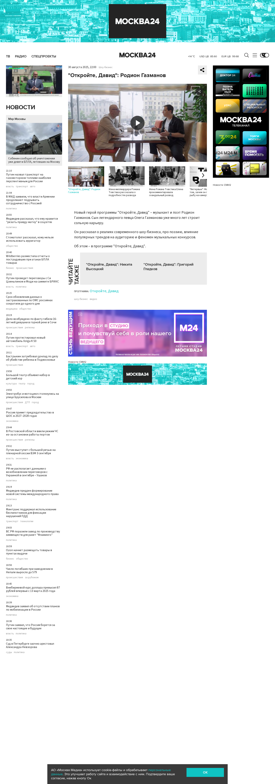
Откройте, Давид (104, 291)
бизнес (10, 268)
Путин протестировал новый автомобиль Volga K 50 (25, 339)
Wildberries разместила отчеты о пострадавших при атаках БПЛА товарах (28, 259)
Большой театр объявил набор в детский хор (28, 376)
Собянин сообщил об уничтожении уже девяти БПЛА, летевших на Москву (34, 160)
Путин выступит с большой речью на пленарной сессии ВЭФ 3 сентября (31, 451)
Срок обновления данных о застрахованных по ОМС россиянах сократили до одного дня (29, 300)
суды (9, 652)
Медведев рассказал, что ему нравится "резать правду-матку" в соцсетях (32, 220)
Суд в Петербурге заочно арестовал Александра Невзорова (30, 645)
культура (11, 383)
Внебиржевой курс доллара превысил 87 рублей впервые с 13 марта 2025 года (33, 589)
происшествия (24, 268)
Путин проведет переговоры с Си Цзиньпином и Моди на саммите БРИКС (32, 280)
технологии (26, 521)
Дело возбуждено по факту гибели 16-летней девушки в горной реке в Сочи (31, 320)
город (30, 383)
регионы (30, 327)
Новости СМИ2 (77, 361)
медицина (11, 309)
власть (10, 186)
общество (12, 246)
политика (11, 208)
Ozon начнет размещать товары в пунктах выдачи (29, 552)
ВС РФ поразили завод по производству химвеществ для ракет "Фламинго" (33, 533)
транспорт (22, 186)
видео (93, 299)
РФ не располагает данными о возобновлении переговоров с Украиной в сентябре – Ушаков (27, 472)
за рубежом (32, 577)
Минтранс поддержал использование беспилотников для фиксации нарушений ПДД (31, 512)
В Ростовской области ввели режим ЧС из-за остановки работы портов (32, 433)
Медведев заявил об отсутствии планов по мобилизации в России (33, 608)
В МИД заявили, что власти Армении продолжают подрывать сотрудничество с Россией (30, 200)
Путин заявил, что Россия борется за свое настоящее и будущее (30, 626)
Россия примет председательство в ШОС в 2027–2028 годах (30, 414)
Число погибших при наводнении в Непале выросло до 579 (29, 570)
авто (32, 186)
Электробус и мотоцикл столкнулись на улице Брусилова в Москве (32, 395)
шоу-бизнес (81, 299)
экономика (12, 421)
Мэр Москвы (17, 119)
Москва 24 (137, 55)
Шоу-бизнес (106, 67)
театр (22, 383)
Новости (20, 107)
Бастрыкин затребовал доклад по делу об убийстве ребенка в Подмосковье (32, 358)
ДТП (27, 402)
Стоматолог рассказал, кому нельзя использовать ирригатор (30, 239)
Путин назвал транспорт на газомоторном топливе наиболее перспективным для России (28, 177)
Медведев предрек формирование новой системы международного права (32, 492)
